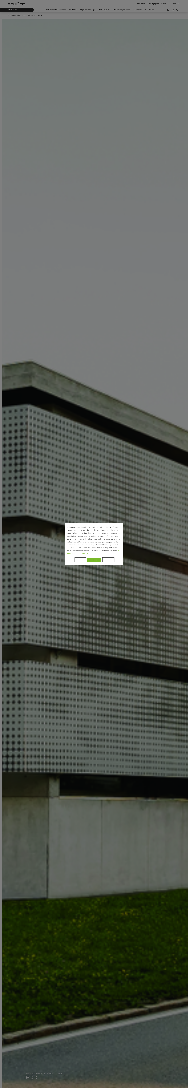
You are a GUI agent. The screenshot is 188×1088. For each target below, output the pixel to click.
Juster (108, 560)
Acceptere (94, 560)
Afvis (80, 560)
